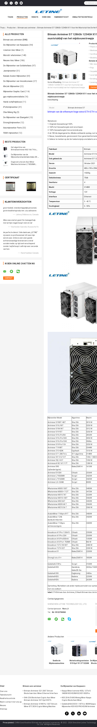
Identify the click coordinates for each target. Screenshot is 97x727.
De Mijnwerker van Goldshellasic (17, 65)
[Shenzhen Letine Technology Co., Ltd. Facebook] (6, 3)
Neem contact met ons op (11, 702)
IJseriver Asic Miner (12, 50)
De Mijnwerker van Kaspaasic (16, 45)
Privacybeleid (8, 723)
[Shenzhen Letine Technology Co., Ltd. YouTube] (21, 3)
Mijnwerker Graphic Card (13, 91)
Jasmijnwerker (9, 71)
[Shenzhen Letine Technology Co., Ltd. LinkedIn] (16, 3)
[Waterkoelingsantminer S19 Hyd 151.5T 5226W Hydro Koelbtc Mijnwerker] (79, 649)
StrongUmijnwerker (11, 122)
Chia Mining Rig (9, 112)
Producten (22, 17)
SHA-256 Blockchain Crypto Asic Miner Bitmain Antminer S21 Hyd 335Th (39, 699)
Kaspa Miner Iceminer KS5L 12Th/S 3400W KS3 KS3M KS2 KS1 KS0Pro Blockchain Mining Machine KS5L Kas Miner (77, 692)
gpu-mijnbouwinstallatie (13, 96)
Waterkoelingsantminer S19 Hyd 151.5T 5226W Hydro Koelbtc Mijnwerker (79, 662)
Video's (34, 17)
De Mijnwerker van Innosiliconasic (18, 81)
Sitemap (3, 709)
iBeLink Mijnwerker (11, 86)
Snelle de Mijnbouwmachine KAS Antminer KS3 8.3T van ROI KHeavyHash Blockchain (56, 662)
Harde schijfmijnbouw (12, 102)
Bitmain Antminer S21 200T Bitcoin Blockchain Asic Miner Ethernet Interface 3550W (41, 692)
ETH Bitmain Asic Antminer (64, 592)
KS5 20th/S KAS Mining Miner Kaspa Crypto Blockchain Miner (76, 699)
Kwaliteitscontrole (82, 17)
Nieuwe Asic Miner (11, 60)
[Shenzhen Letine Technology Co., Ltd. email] (6, 271)
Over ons (46, 17)
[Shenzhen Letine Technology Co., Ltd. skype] (69, 619)
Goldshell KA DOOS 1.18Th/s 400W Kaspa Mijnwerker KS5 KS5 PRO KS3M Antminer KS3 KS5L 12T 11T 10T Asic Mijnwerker (79, 705)
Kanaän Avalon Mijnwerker (14, 76)
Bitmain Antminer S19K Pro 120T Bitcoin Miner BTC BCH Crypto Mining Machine (40, 705)
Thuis (10, 17)
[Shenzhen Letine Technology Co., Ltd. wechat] (20, 271)
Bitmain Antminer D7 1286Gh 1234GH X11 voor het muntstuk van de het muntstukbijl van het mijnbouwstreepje (66, 85)
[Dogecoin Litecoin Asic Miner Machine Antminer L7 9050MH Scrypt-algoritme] (5, 163)
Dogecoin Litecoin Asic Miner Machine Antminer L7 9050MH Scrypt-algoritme (23, 164)
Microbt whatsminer (12, 55)
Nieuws (3, 705)
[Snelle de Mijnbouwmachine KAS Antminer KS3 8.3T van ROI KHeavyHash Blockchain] (56, 649)
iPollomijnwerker (10, 107)
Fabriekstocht (61, 17)
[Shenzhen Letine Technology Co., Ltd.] (48, 11)
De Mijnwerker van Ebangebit (16, 117)
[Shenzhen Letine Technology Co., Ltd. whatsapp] (13, 271)
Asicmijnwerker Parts (12, 128)
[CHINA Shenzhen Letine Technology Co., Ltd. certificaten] (10, 186)
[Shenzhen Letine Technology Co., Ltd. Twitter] (11, 3)
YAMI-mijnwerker (10, 133)
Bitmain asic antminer (27, 28)
